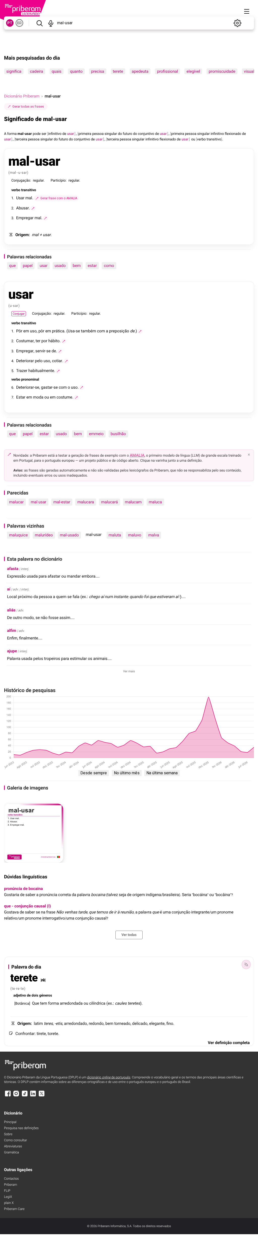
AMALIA (137, 455)
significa (13, 71)
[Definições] (237, 23)
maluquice (18, 535)
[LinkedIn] (33, 1096)
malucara (85, 502)
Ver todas (129, 935)
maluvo (134, 535)
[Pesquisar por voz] (51, 23)
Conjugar (19, 313)
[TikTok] (24, 1096)
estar (92, 265)
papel (28, 265)
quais (56, 71)
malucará (109, 502)
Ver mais (129, 671)
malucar (16, 502)
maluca (155, 502)
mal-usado (69, 535)
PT (9, 23)
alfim (11, 630)
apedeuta (140, 71)
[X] (41, 1096)
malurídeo (44, 535)
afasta (12, 568)
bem (77, 265)
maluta (115, 535)
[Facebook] (8, 1096)
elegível (193, 71)
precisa (97, 71)
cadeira (36, 71)
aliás (11, 610)
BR (19, 23)
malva (153, 535)
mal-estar (61, 502)
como (109, 265)
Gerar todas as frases (28, 106)
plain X (9, 1203)
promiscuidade (222, 71)
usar (43, 265)
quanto (76, 71)
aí (8, 589)
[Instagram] (16, 1096)
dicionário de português (109, 1077)
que (12, 265)
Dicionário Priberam (21, 96)
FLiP (7, 1191)
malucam (133, 502)
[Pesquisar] (39, 23)
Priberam (10, 1185)
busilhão (118, 433)
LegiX (8, 1197)
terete (118, 71)
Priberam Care (14, 1209)
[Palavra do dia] (246, 964)
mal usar (38, 502)
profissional (167, 71)
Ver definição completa (229, 1042)
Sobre (8, 1134)
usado (60, 265)
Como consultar (15, 1140)
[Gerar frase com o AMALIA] (33, 208)
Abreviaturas (13, 1146)
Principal (10, 1122)
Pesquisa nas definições (21, 1128)
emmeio (96, 433)
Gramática (11, 1152)
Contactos (11, 1179)
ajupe (12, 651)
